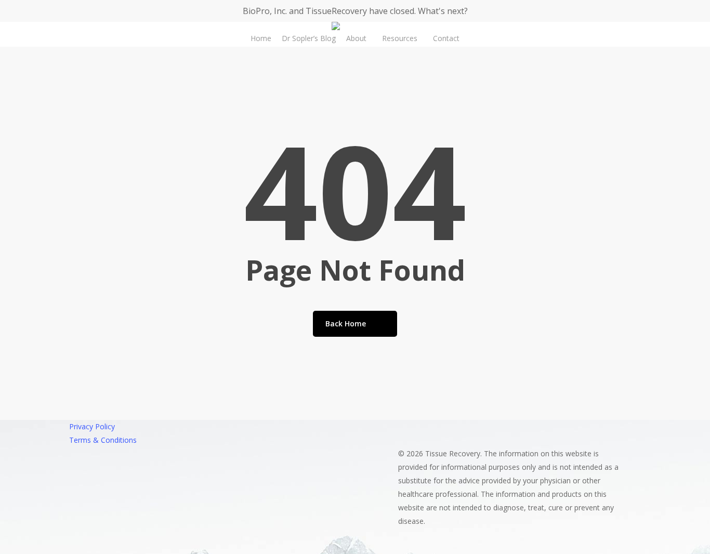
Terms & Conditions (103, 440)
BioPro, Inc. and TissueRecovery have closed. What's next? (355, 11)
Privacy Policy (92, 426)
